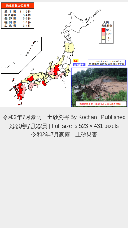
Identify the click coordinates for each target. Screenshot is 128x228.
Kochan (87, 117)
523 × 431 (91, 126)
